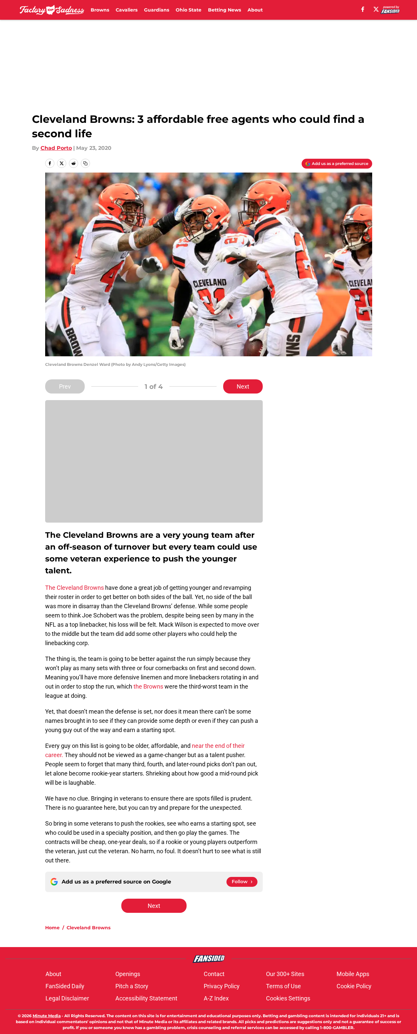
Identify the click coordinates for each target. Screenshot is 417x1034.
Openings (127, 973)
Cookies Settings (288, 998)
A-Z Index (216, 998)
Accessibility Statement (146, 998)
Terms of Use (283, 986)
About (255, 10)
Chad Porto (56, 148)
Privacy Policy (222, 986)
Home (52, 928)
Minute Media (47, 1015)
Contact (214, 973)
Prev (65, 386)
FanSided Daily (64, 986)
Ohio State (188, 10)
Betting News (224, 10)
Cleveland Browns (88, 928)
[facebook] (362, 9)
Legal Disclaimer (67, 998)
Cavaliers (126, 10)
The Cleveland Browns (74, 587)
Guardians (156, 10)
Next (243, 386)
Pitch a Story (131, 986)
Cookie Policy (354, 986)
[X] (376, 9)
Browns (100, 10)
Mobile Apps (353, 973)
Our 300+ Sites (285, 973)
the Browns (148, 686)
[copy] (85, 163)
